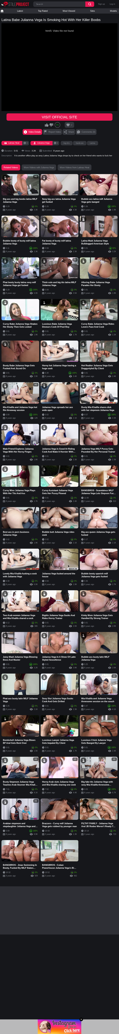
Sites (92, 11)
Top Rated (43, 11)
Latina (92, 143)
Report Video (54, 132)
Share (71, 132)
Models (113, 11)
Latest (20, 11)
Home (2, 11)
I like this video (47, 125)
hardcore (80, 143)
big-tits (67, 143)
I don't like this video (51, 125)
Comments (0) (88, 132)
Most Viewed (69, 11)
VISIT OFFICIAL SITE (59, 117)
